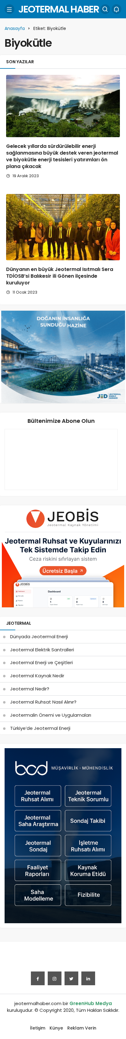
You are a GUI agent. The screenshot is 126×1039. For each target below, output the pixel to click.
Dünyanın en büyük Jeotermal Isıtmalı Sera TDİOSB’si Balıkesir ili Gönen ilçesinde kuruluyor (59, 276)
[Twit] (71, 978)
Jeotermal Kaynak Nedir (37, 675)
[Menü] (9, 9)
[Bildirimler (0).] (116, 9)
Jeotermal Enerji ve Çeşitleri (41, 662)
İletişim (37, 1028)
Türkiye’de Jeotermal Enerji (40, 728)
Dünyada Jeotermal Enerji (39, 636)
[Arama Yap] (105, 9)
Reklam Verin (81, 1028)
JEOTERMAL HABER (58, 9)
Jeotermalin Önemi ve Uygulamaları (50, 715)
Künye (56, 1028)
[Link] (88, 978)
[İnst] (54, 978)
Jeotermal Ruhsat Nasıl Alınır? (43, 702)
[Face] (38, 978)
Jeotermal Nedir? (29, 689)
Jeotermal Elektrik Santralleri (42, 649)
